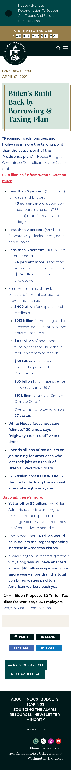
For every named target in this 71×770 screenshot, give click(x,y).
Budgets (50, 699)
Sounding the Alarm (34, 709)
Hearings (34, 704)
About (17, 699)
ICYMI (27, 71)
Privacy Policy (35, 729)
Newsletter (47, 715)
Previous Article (28, 665)
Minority (35, 720)
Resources (21, 715)
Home (6, 71)
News (17, 71)
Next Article (22, 674)
